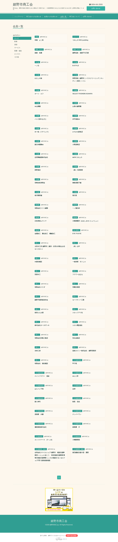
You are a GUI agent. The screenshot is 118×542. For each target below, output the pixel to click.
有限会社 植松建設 (41, 363)
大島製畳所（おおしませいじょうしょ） (85, 221)
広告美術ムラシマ (40, 221)
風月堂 (74, 195)
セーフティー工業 (78, 300)
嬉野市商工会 (23, 4)
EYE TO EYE (76, 233)
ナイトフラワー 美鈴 (42, 376)
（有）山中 (76, 246)
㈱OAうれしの (77, 157)
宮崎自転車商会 (40, 183)
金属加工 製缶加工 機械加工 (45, 233)
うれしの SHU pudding (80, 40)
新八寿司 (38, 401)
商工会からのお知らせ (33, 16)
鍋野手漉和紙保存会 (41, 300)
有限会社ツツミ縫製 (41, 208)
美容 (15, 44)
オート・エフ (39, 93)
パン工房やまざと (40, 119)
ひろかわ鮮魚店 (77, 132)
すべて (16, 38)
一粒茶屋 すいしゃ (79, 261)
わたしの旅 (38, 78)
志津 (73, 389)
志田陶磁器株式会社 (41, 157)
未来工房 (38, 350)
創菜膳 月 (76, 427)
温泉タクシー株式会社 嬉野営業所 (84, 350)
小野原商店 (76, 144)
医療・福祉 (18, 51)
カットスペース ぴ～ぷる (43, 439)
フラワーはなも (77, 274)
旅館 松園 (38, 53)
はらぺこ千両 (39, 389)
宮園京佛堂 (76, 287)
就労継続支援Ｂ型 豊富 (80, 452)
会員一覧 (63, 16)
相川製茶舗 (38, 195)
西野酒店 (38, 170)
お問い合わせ (95, 8)
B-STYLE (75, 65)
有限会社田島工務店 (41, 338)
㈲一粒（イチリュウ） (42, 132)
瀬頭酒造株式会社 (40, 427)
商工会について (74, 16)
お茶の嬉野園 (76, 106)
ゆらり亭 (75, 376)
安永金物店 (76, 338)
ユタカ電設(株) (77, 325)
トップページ (18, 16)
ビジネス (17, 54)
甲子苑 (74, 363)
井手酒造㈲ (76, 119)
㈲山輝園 (38, 106)
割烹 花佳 (76, 401)
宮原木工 (38, 274)
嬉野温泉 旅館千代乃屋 (80, 53)
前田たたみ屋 (39, 312)
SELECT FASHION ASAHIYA (82, 93)
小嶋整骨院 (76, 439)
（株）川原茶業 (77, 170)
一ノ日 (37, 65)
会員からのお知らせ (50, 16)
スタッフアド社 (77, 312)
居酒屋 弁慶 (39, 414)
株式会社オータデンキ (42, 325)
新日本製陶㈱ (39, 144)
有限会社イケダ (40, 287)
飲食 (15, 41)
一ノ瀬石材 (76, 208)
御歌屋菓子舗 (76, 183)
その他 (16, 57)
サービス (17, 47)
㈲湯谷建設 (38, 261)
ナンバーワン (76, 414)
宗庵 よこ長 (39, 40)
